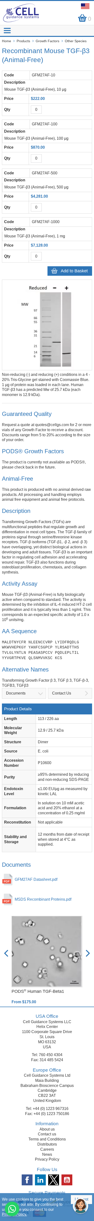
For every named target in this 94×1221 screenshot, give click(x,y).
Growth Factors (47, 41)
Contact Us (61, 693)
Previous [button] (6, 953)
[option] (47, 960)
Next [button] (88, 953)
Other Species (76, 41)
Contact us (47, 1134)
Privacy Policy (47, 1159)
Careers (47, 1149)
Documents (16, 693)
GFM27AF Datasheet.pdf (36, 879)
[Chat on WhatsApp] (12, 1209)
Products (23, 41)
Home (6, 41)
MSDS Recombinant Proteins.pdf (43, 899)
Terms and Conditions (47, 1139)
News (47, 1154)
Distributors (47, 1144)
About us (47, 1129)
